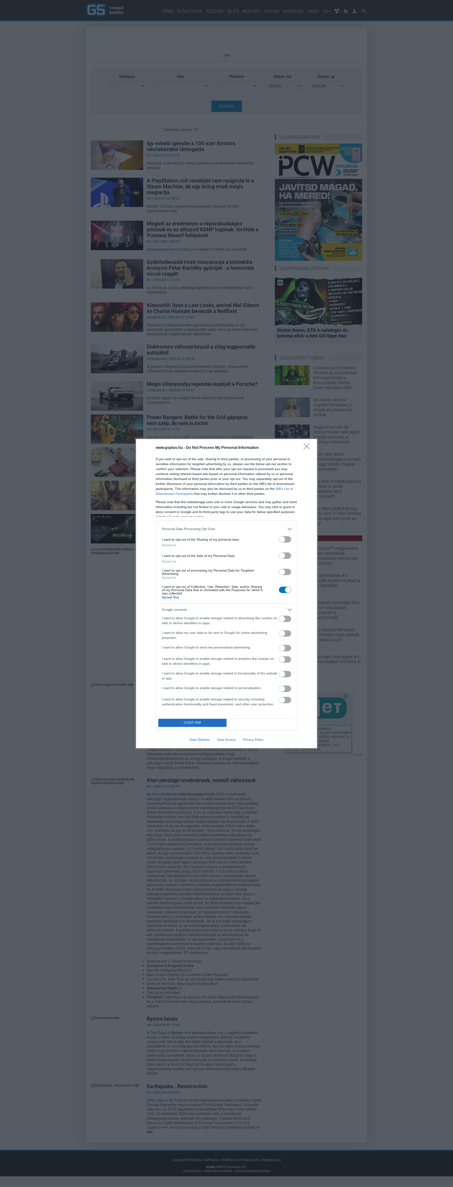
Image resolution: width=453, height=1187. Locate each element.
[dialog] (226, 594)
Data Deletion (200, 739)
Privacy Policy (253, 739)
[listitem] (226, 528)
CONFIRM (192, 722)
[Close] (308, 447)
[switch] (285, 539)
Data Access (226, 739)
